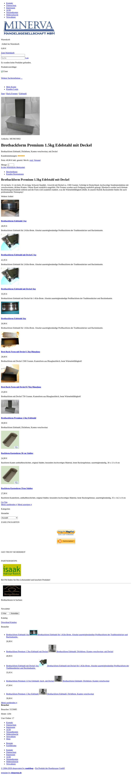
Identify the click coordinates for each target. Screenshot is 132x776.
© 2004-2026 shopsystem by (17, 768)
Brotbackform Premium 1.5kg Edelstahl (18, 418)
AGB (8, 10)
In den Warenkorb (8, 167)
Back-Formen (12, 93)
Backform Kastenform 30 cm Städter (17, 453)
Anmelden (14, 613)
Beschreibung (11, 172)
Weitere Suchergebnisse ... (11, 78)
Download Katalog (9, 622)
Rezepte (9, 743)
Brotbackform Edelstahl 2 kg (13, 221)
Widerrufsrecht (12, 15)
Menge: (4, 165)
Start (3, 93)
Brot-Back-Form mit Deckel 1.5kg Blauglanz (20, 352)
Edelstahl (23, 93)
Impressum (10, 8)
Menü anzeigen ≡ (25, 504)
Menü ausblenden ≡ (9, 504)
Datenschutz (11, 5)
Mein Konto (11, 87)
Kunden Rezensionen (15, 174)
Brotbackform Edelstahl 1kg (13, 318)
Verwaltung (11, 17)
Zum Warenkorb (7, 53)
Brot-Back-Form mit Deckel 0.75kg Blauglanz (21, 387)
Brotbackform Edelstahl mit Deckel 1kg (18, 289)
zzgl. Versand (35, 160)
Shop (8, 739)
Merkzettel (20, 167)
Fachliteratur (11, 745)
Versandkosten (12, 12)
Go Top (4, 502)
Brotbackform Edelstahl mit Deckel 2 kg (18, 255)
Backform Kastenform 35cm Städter (17, 488)
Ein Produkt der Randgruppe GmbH (50, 768)
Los (26, 58)
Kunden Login (12, 89)
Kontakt (9, 3)
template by (11, 773)
